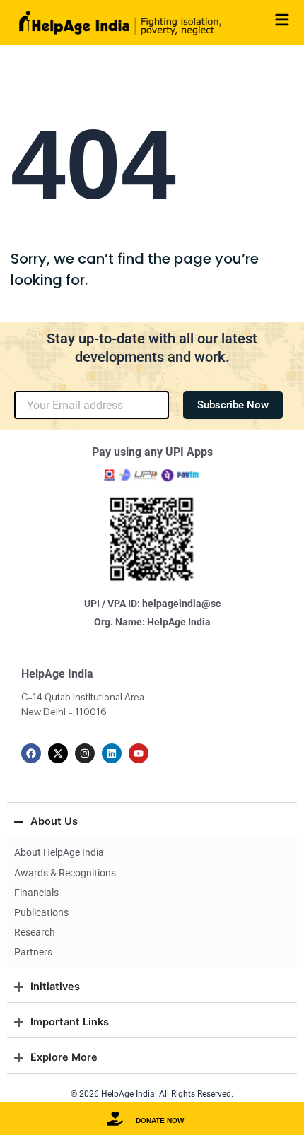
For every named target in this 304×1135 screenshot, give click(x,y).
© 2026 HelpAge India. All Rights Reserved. (152, 1094)
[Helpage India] (120, 22)
